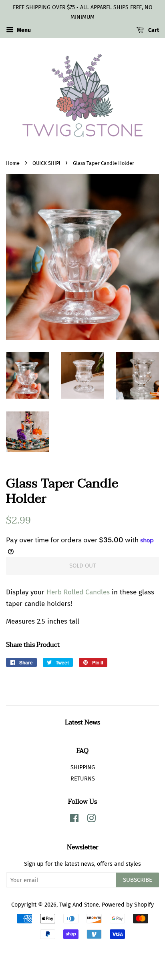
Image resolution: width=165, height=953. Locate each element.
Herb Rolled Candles (78, 592)
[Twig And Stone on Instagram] (91, 819)
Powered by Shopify (128, 904)
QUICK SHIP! (46, 163)
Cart (153, 30)
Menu (23, 30)
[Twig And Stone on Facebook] (74, 819)
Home (13, 163)
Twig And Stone (79, 904)
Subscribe (137, 879)
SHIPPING (82, 767)
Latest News (82, 722)
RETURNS (82, 778)
